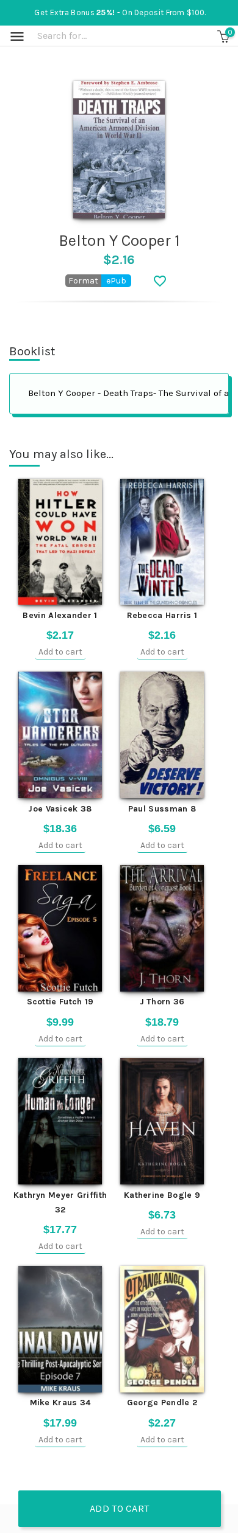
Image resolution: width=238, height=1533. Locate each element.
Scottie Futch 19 (60, 1001)
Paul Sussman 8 (162, 809)
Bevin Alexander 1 (60, 615)
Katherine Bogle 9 (162, 1195)
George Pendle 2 (162, 1402)
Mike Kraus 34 (60, 1402)
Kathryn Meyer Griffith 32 (60, 1202)
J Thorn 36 (162, 1001)
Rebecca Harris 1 (162, 615)
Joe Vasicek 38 (60, 809)
